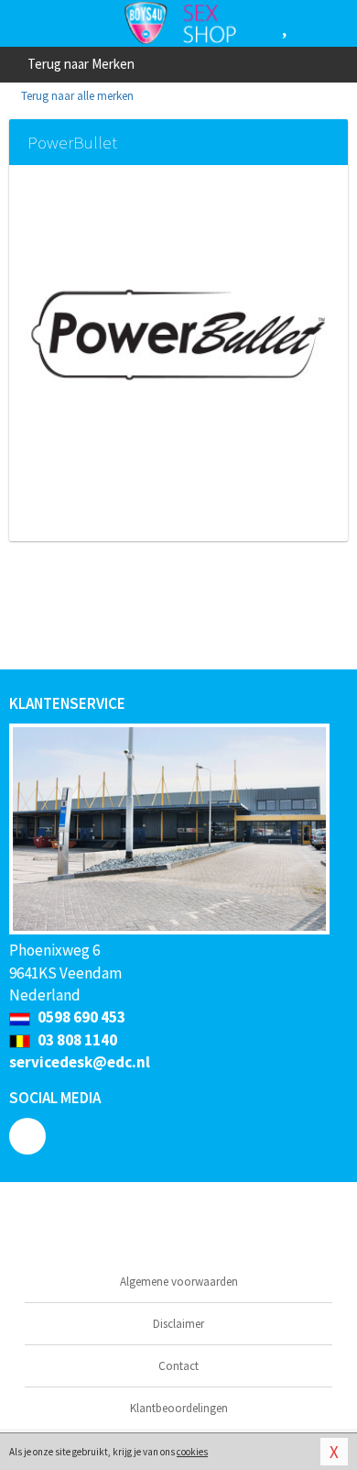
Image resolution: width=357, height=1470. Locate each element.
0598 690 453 (80, 1017)
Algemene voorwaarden (179, 1281)
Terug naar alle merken (76, 96)
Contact (178, 1366)
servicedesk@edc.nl (79, 1062)
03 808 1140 (76, 1040)
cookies (192, 1451)
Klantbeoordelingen (179, 1408)
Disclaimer (178, 1324)
